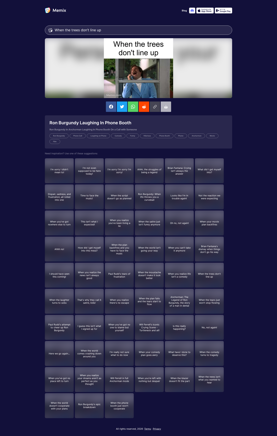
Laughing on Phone (98, 136)
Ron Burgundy (59, 136)
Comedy (118, 136)
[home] (55, 10)
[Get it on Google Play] (223, 10)
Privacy (157, 428)
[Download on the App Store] (205, 10)
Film (55, 141)
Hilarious (147, 136)
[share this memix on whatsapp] (133, 107)
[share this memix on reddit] (144, 107)
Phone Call (77, 136)
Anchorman (196, 136)
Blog (184, 10)
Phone (180, 136)
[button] (155, 107)
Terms (147, 428)
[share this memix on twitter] (122, 107)
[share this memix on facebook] (111, 107)
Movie (212, 136)
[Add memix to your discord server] (192, 10)
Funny (132, 136)
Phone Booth (164, 136)
